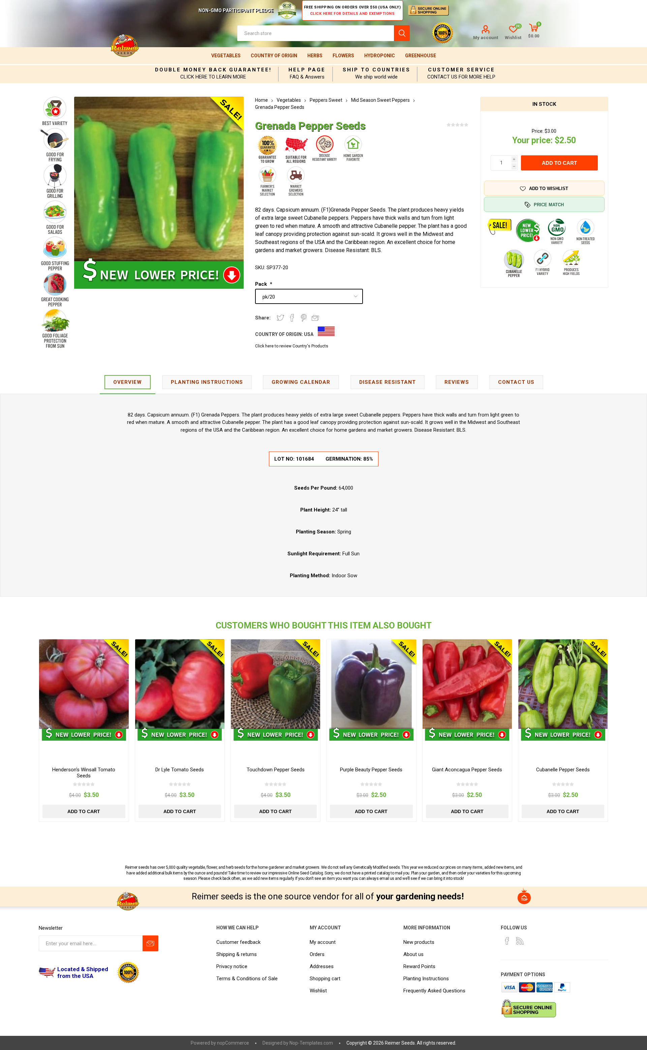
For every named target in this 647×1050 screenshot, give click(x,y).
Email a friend (315, 317)
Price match (549, 204)
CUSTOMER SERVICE (461, 70)
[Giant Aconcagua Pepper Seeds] (467, 684)
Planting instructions (207, 382)
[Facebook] (507, 940)
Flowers (343, 55)
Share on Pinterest (303, 317)
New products (418, 942)
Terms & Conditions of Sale (247, 979)
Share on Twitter (280, 317)
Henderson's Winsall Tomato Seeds (83, 773)
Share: (263, 318)
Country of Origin (274, 55)
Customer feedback (238, 942)
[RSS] (520, 940)
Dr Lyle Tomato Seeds (179, 770)
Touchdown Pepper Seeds (276, 770)
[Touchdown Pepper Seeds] (275, 684)
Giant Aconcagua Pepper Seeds (467, 770)
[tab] (127, 382)
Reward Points (419, 966)
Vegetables (226, 55)
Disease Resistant (387, 382)
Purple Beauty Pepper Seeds (371, 770)
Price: (538, 131)
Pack (261, 284)
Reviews (456, 382)
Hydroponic (379, 55)
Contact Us (516, 382)
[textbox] (315, 33)
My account (485, 37)
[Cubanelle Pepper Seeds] (563, 684)
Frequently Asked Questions (434, 991)
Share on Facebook (292, 317)
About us (413, 954)
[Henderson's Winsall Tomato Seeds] (83, 684)
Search (402, 33)
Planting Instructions (426, 979)
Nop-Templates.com (311, 1043)
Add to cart (559, 163)
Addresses (322, 966)
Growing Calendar (301, 382)
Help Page (307, 70)
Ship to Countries (376, 70)
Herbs (314, 55)
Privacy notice (231, 966)
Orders (317, 954)
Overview (127, 382)
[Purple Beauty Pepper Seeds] (371, 684)
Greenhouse (420, 55)
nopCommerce (233, 1043)
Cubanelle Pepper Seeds (563, 770)
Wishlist (318, 991)
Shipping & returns (236, 954)
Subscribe (150, 943)
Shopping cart (325, 979)
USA (308, 334)
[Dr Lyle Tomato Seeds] (179, 684)
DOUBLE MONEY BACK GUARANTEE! (213, 70)
